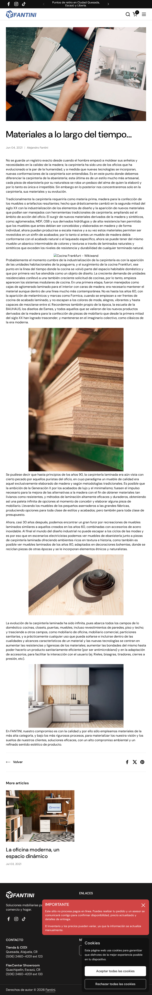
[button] (127, 14)
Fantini (50, 990)
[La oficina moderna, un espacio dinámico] (40, 816)
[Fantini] (22, 14)
